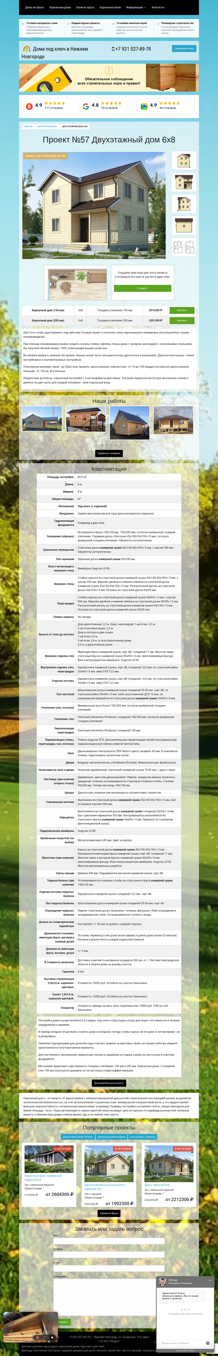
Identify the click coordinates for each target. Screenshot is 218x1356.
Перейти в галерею (108, 453)
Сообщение (59, 1276)
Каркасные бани (110, 7)
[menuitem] (34, 7)
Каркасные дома (60, 7)
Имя (55, 1235)
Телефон (58, 1249)
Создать (142, 288)
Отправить (62, 1322)
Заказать (182, 310)
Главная (28, 126)
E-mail (56, 1262)
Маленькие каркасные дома (111, 1137)
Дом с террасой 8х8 (156, 1185)
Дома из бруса (34, 7)
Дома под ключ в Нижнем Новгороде (55, 52)
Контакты (158, 7)
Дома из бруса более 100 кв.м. (78, 1137)
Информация (134, 7)
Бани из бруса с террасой (142, 1137)
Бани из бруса (85, 7)
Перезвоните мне (184, 48)
